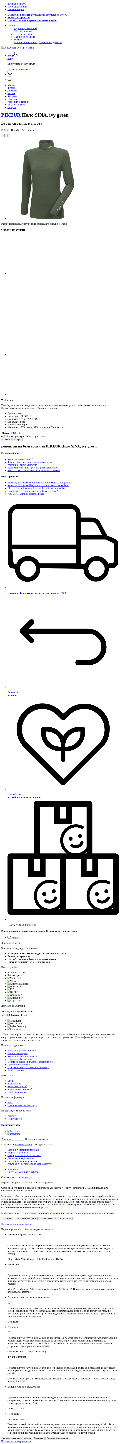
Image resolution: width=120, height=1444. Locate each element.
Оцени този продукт (11, 439)
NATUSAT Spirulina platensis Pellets (26, 493)
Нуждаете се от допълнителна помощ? (28, 1067)
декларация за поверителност (65, 1213)
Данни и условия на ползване (23, 1149)
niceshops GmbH (23, 1144)
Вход (10, 58)
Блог (10, 1102)
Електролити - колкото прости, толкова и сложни (34, 470)
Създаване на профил (19, 69)
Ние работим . (32, 20)
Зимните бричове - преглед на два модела (30, 462)
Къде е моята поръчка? (20, 1089)
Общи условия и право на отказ (24, 1155)
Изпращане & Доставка (20, 1059)
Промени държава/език (37, 1139)
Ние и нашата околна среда (22, 1105)
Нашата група (15, 1118)
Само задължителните (25, 1218)
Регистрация (14, 1083)
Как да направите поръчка (22, 1050)
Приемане (7, 1218)
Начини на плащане (24, 36)
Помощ (11, 25)
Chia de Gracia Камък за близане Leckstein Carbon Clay (36, 488)
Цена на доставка (23, 34)
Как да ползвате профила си (23, 1056)
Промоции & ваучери (19, 1064)
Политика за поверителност (16, 1224)
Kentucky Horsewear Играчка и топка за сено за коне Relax (38, 485)
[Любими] (10, 74)
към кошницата (16, 9)
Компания (13, 1169)
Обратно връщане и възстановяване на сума (31, 1061)
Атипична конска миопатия (22, 464)
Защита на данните (18, 1152)
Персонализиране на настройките (55, 1218)
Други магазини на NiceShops (23, 1172)
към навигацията (17, 3)
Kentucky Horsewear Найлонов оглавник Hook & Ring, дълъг (40, 482)
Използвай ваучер (17, 1092)
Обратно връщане (23, 31)
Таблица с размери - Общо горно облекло (26, 436)
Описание (9, 400)
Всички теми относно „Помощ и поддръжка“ (38, 42)
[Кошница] (63, 78)
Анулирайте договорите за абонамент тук (30, 1163)
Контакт (18, 39)
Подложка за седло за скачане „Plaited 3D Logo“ (33, 491)
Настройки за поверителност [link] (23, 1161)
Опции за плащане (18, 1053)
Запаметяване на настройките (16, 1438)
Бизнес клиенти (16, 1070)
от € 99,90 (37, 14)
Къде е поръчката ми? (25, 28)
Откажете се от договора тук (16, 1177)
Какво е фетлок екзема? (20, 459)
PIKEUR (11, 115)
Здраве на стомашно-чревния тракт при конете (32, 467)
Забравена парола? (17, 1086)
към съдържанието (17, 6)
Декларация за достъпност (22, 1158)
